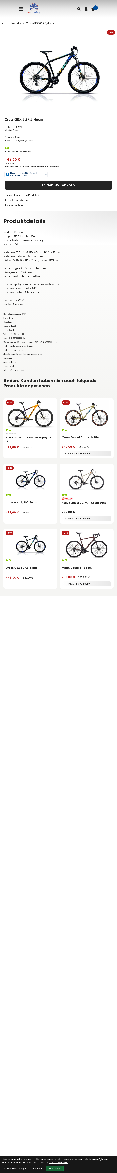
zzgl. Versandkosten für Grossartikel (42, 166)
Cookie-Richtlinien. (58, 1162)
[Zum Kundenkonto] (86, 8)
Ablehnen (38, 1168)
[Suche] (78, 8)
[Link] (21, 9)
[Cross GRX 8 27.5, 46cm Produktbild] (58, 73)
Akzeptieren (55, 1168)
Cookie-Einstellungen (15, 1168)
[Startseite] (3, 23)
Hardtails (15, 23)
